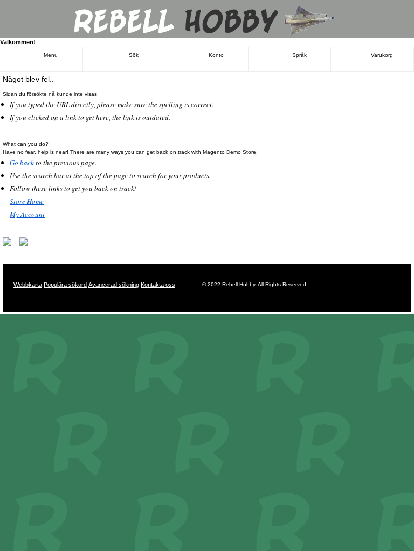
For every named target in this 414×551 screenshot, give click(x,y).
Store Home (27, 201)
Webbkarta (27, 284)
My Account (27, 214)
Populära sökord (65, 284)
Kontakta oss (158, 284)
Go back (22, 162)
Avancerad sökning (113, 284)
